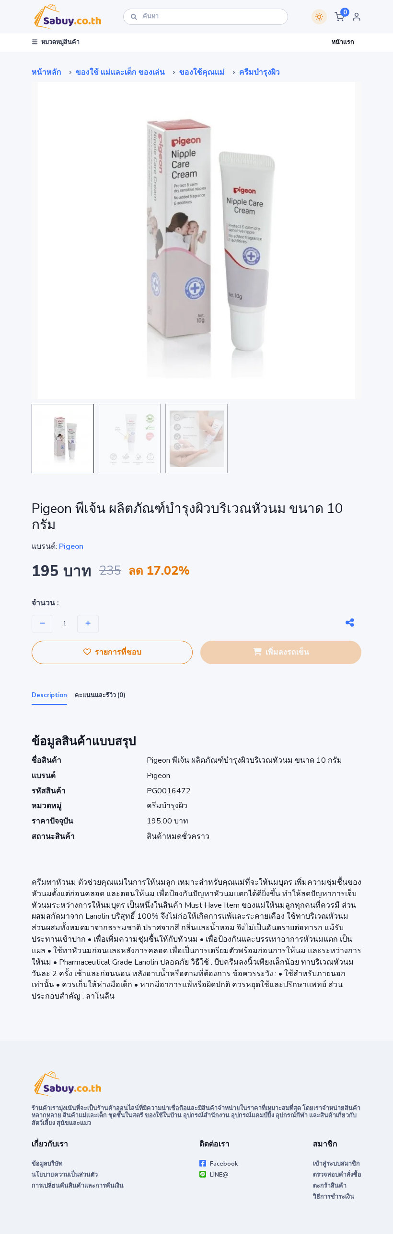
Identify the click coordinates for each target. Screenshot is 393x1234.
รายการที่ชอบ (118, 652)
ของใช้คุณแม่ (202, 72)
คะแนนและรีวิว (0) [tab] (100, 695)
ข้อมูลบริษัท (47, 1163)
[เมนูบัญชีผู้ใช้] (356, 16)
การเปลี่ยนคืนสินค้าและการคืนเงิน (78, 1185)
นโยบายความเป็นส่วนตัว (65, 1174)
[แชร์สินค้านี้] (350, 623)
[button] (339, 16)
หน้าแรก (343, 42)
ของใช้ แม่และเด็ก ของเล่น (120, 72)
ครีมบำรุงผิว (259, 72)
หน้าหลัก (46, 72)
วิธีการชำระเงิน (333, 1196)
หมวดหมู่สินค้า (60, 42)
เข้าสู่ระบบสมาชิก (336, 1163)
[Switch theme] (319, 16)
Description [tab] (49, 695)
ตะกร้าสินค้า (330, 1185)
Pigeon (71, 546)
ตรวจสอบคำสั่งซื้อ (337, 1174)
